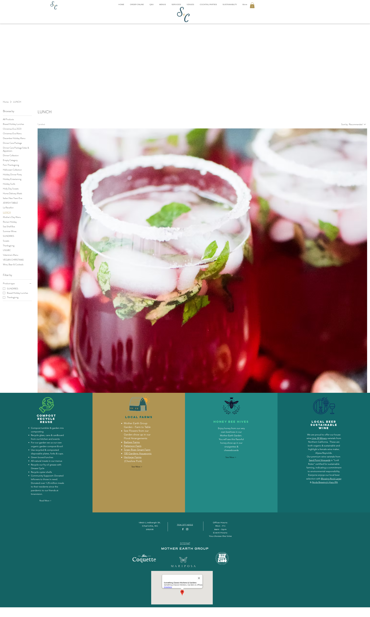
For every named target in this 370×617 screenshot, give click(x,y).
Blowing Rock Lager (331, 478)
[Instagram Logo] (187, 529)
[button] (252, 5)
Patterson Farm (132, 446)
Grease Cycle (37, 468)
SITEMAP (185, 543)
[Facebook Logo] (182, 529)
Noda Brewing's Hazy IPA (325, 482)
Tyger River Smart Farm (137, 449)
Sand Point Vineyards (319, 460)
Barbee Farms (132, 442)
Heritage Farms (132, 457)
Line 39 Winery (319, 438)
